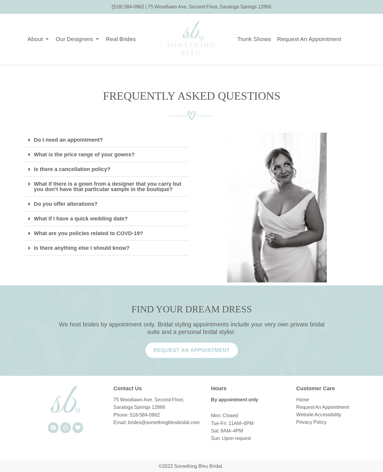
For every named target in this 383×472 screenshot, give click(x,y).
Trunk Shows (254, 39)
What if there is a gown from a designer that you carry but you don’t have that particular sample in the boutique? (107, 186)
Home (302, 399)
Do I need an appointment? (68, 140)
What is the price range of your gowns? (84, 155)
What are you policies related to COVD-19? (88, 233)
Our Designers (74, 39)
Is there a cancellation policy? (72, 169)
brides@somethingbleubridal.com (164, 422)
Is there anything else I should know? (82, 248)
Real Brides (121, 39)
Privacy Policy (311, 422)
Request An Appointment (309, 39)
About (35, 39)
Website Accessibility (318, 414)
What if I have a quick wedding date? (81, 219)
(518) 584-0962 (128, 6)
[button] (106, 140)
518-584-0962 (145, 414)
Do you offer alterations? (66, 204)
